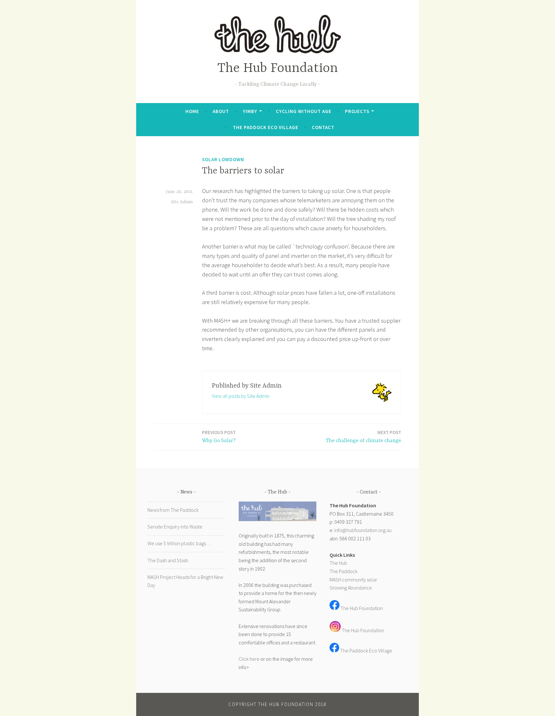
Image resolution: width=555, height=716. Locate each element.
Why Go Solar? (219, 436)
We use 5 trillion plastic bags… (179, 543)
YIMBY (250, 111)
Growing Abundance (351, 587)
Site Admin (182, 202)
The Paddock (343, 571)
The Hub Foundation (277, 68)
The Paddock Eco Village (265, 127)
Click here (249, 659)
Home (192, 111)
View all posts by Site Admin (240, 396)
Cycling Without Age (303, 111)
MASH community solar (353, 579)
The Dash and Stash (167, 560)
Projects (357, 111)
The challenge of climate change (363, 436)
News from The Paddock (172, 510)
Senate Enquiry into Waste (174, 526)
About (221, 111)
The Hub (338, 563)
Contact (323, 127)
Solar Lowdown (223, 159)
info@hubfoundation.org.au (363, 530)
